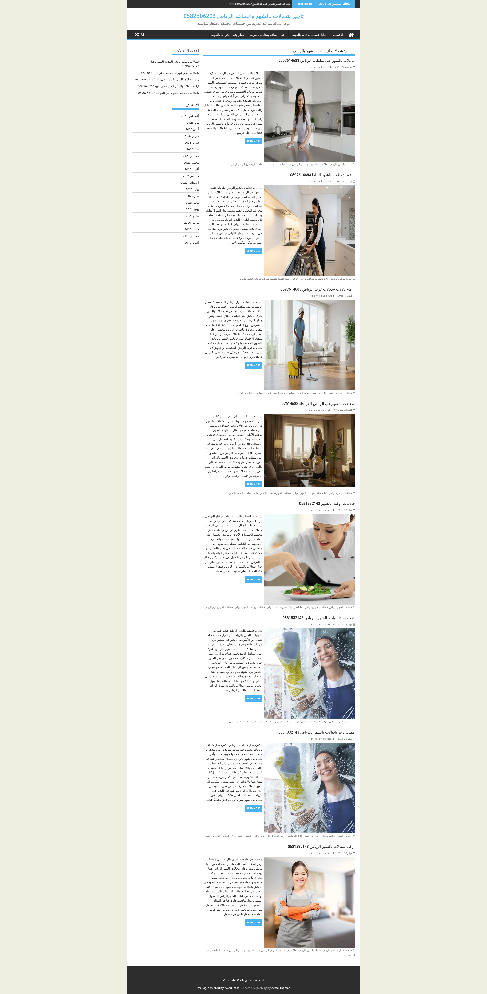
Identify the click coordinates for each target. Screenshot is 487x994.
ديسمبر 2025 (191, 156)
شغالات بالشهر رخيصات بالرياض (275, 493)
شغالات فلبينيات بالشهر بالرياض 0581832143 (318, 618)
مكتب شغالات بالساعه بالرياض (243, 493)
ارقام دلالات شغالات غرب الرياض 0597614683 (317, 289)
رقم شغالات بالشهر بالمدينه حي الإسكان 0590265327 (259, 4)
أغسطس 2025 (190, 182)
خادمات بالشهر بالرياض (340, 607)
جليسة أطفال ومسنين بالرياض (337, 950)
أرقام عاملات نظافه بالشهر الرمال (283, 836)
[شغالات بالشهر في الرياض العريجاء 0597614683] (309, 416)
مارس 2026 (191, 136)
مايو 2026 (193, 122)
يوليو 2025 (192, 189)
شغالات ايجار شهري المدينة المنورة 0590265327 (169, 73)
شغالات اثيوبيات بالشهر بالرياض (308, 164)
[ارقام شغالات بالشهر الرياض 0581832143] (309, 859)
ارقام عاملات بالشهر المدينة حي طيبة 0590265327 (168, 86)
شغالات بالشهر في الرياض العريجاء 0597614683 (316, 403)
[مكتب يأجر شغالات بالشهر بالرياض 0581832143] (309, 745)
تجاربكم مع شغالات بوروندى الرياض (308, 278)
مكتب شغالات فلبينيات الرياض (243, 721)
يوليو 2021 (192, 202)
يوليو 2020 (192, 216)
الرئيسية (338, 35)
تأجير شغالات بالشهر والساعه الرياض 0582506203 (243, 16)
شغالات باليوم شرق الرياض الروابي (247, 164)
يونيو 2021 (192, 209)
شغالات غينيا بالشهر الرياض (249, 393)
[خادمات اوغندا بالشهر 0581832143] (309, 516)
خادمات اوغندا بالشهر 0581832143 (327, 503)
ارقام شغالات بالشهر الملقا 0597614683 (322, 175)
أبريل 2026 (192, 129)
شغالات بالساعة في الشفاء (278, 164)
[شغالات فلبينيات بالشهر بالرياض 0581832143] (309, 630)
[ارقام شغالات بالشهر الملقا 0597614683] (309, 188)
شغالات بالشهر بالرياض (340, 393)
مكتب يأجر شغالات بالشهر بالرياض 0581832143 (316, 732)
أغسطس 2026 (190, 116)
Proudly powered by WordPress (218, 988)
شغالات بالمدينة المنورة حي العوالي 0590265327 (168, 93)
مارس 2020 (191, 222)
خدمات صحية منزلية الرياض (310, 393)
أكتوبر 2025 (192, 169)
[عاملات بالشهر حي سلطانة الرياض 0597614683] (309, 73)
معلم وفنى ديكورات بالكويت (227, 35)
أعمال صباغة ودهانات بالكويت (268, 35)
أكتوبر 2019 (192, 242)
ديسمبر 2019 (191, 236)
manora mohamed (319, 67)
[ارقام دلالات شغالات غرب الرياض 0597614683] (309, 302)
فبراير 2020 (192, 229)
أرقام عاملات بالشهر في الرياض (277, 950)
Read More (253, 141)
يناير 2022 (192, 196)
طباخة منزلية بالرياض (341, 278)
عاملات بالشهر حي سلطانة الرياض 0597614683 (316, 60)
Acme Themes (280, 988)
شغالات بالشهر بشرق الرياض (219, 607)
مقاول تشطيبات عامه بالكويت (309, 35)
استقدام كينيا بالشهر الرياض (251, 836)
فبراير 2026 (192, 142)
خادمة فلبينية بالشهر (280, 278)
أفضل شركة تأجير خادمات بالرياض (282, 607)
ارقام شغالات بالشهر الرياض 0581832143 (321, 846)
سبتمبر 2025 (191, 176)
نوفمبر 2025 (191, 162)
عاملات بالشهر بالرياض (341, 164)
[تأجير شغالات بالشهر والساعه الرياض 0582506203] (351, 34)
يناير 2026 (192, 149)
